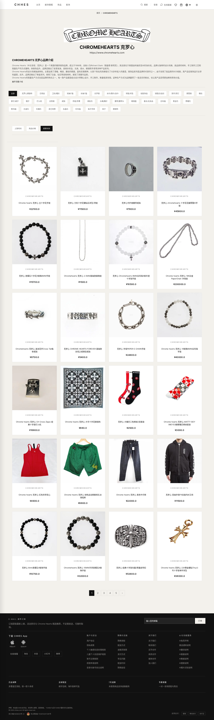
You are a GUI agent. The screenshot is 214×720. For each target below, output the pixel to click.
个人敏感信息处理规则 (96, 649)
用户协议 (90, 640)
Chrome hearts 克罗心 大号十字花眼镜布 (83, 422)
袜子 (104, 109)
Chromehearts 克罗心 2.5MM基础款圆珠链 (83, 276)
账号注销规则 (92, 659)
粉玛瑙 (13, 109)
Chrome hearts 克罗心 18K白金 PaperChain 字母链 (179, 277)
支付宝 (202, 713)
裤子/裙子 (15, 101)
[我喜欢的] (175, 5)
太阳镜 (51, 101)
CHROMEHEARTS (34, 196)
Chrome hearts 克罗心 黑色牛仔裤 (131, 495)
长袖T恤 (84, 93)
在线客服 (14, 654)
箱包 (200, 93)
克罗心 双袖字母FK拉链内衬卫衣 (179, 495)
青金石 (175, 101)
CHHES (21, 4)
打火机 (39, 101)
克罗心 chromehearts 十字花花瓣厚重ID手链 (179, 204)
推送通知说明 (185, 645)
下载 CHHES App (18, 636)
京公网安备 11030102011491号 (41, 714)
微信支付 (193, 713)
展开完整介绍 (17, 82)
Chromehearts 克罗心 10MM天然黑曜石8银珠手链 (83, 569)
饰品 (59, 4)
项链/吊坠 (129, 93)
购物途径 (121, 667)
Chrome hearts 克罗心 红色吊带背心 (34, 495)
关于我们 (152, 640)
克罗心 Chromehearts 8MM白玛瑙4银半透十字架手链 (131, 277)
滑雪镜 (189, 93)
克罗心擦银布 (27, 93)
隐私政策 (90, 645)
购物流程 (121, 640)
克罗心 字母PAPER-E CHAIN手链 (131, 349)
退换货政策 (122, 649)
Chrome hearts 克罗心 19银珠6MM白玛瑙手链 (179, 350)
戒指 (63, 101)
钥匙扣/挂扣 (159, 93)
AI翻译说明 (184, 649)
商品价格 (32, 128)
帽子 (27, 101)
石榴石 (38, 109)
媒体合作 (152, 659)
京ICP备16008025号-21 (16, 714)
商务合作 (152, 654)
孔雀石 (26, 109)
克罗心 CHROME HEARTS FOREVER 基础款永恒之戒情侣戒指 (83, 350)
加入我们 (152, 663)
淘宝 (26, 654)
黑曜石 (188, 101)
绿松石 (90, 101)
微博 (58, 654)
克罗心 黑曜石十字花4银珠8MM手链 (34, 276)
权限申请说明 (92, 663)
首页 (98, 13)
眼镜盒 (134, 101)
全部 (13, 93)
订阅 (200, 621)
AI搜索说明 (184, 663)
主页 (38, 4)
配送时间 (121, 663)
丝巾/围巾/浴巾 (113, 93)
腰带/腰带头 (119, 101)
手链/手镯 (76, 101)
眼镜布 (115, 109)
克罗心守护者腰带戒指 (131, 203)
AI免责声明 (184, 640)
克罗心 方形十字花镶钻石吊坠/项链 (83, 203)
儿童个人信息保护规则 (96, 654)
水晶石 (65, 109)
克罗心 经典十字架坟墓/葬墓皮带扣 (131, 568)
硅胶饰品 (144, 93)
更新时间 (46, 128)
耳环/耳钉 (175, 93)
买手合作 (152, 649)
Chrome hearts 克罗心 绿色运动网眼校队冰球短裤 (83, 496)
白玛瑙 (163, 101)
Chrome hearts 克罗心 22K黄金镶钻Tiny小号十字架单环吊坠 (179, 569)
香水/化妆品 (148, 101)
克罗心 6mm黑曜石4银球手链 (34, 568)
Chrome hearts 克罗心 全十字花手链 (34, 203)
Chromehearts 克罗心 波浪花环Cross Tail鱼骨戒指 (35, 350)
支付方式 (121, 654)
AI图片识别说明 (185, 667)
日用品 (42, 93)
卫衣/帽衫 (56, 93)
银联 (184, 713)
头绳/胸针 (103, 101)
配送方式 (121, 645)
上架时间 (18, 128)
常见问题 (121, 659)
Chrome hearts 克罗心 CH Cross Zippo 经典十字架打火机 (34, 423)
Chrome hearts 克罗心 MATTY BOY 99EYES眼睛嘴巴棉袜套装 (179, 423)
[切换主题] (197, 5)
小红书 (47, 654)
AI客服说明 (184, 654)
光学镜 (97, 93)
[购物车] (181, 5)
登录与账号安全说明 (95, 667)
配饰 (68, 4)
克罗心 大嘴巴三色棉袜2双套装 (131, 422)
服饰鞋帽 (49, 4)
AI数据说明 (184, 659)
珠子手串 (91, 109)
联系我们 (152, 645)
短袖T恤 (70, 93)
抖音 (36, 654)
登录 (156, 5)
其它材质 (52, 109)
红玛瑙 (78, 109)
